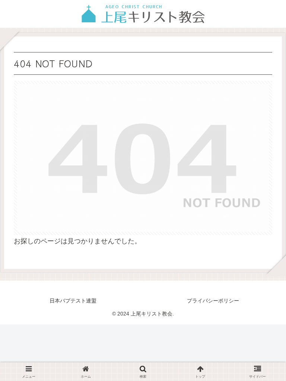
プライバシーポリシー (213, 301)
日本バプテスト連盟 (73, 301)
